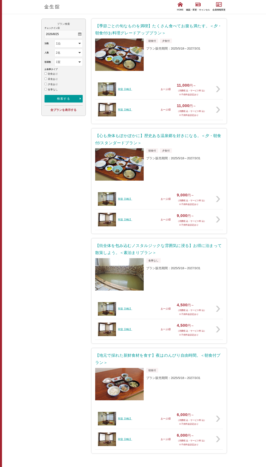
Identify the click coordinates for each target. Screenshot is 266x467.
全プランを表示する (63, 109)
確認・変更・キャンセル (198, 9)
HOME (180, 9)
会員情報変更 (218, 9)
